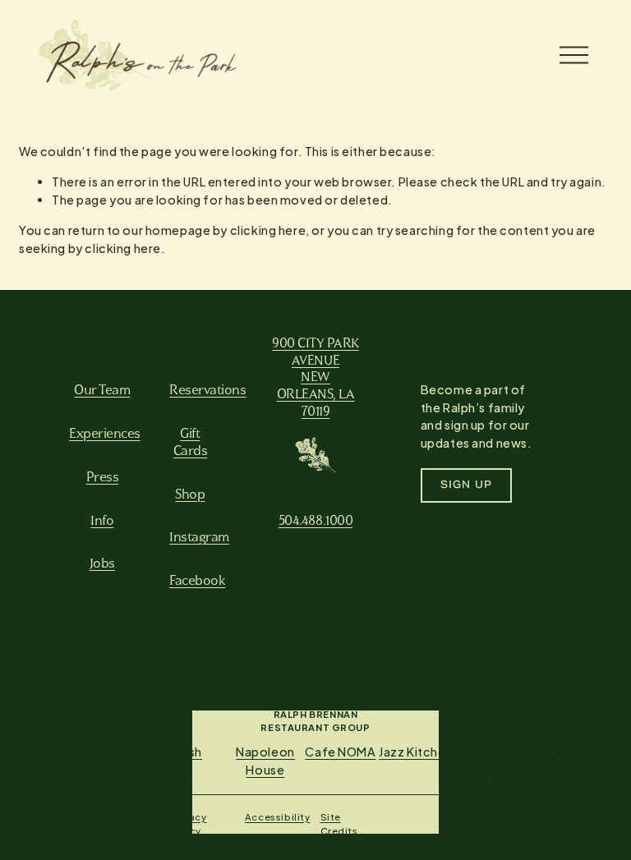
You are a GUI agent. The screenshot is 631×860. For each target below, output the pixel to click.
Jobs (102, 562)
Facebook (197, 580)
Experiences (104, 433)
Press (102, 476)
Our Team (102, 389)
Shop (190, 493)
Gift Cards (190, 441)
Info (101, 520)
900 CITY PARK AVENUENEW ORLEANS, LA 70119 (315, 376)
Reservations (207, 389)
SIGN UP (466, 485)
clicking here (268, 230)
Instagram (199, 536)
